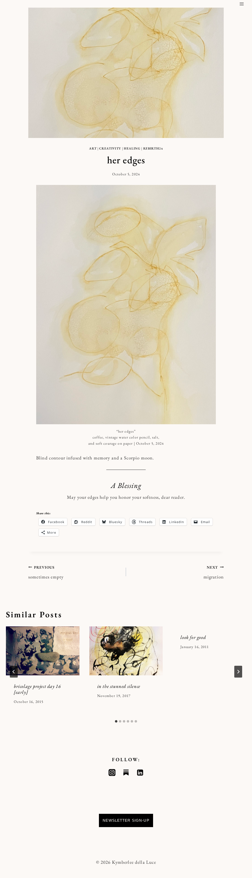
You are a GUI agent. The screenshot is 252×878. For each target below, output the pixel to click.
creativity (110, 148)
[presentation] (42, 650)
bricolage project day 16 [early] (37, 689)
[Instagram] (112, 773)
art (92, 148)
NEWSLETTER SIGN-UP (126, 820)
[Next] (238, 672)
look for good (193, 637)
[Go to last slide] (14, 672)
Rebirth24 (153, 148)
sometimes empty (45, 572)
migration (214, 572)
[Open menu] (241, 4)
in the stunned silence (118, 686)
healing (132, 148)
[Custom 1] (126, 773)
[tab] (116, 721)
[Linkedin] (140, 773)
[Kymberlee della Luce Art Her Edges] (126, 304)
